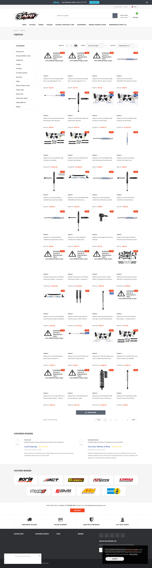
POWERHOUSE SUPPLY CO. (118, 25)
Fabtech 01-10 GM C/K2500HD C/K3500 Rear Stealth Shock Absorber (76, 239)
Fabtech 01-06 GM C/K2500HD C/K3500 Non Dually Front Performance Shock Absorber (125, 159)
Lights (18, 81)
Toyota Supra (20, 90)
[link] (54, 62)
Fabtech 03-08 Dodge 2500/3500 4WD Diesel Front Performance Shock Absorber (127, 239)
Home (24, 25)
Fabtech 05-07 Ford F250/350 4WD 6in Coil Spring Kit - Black (78, 397)
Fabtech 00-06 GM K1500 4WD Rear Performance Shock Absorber (53, 119)
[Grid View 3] (71, 46)
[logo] (27, 15)
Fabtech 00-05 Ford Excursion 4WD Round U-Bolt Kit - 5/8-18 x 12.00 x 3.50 (102, 80)
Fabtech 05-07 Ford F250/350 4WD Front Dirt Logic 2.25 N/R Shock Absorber (127, 397)
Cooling (49, 25)
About (125, 6)
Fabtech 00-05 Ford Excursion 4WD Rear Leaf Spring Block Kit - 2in (78, 80)
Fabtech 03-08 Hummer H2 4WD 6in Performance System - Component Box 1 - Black (53, 278)
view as (61, 45)
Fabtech (45, 76)
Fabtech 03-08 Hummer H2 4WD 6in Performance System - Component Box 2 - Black (78, 278)
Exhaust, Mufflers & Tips (64, 25)
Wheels (18, 106)
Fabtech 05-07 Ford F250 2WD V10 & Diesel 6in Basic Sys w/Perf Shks (102, 357)
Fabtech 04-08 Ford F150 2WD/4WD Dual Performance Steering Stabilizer (53, 318)
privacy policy (133, 554)
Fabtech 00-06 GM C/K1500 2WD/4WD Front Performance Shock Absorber (127, 80)
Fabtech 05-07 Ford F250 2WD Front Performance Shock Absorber (78, 357)
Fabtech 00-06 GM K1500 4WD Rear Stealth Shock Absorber (78, 119)
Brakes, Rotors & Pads (97, 25)
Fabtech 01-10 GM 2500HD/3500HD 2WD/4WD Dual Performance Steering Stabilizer (78, 199)
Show (83, 45)
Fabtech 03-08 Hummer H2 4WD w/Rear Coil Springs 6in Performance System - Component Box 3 (102, 278)
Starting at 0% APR (80, 2)
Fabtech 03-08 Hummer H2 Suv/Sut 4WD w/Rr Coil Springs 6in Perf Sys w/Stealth (127, 278)
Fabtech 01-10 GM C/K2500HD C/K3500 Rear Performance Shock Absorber (53, 239)
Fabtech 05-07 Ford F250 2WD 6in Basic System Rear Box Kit (53, 357)
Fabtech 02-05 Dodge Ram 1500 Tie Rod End (102, 238)
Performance (20, 51)
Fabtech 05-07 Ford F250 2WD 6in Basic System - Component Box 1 (126, 318)
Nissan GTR (19, 94)
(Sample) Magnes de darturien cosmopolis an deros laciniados (105, 442)
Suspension (81, 25)
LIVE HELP (77, 510)
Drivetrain (19, 77)
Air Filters (19, 68)
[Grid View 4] (75, 46)
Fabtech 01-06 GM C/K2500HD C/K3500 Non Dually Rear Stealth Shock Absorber (52, 199)
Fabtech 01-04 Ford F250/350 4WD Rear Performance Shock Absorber (102, 159)
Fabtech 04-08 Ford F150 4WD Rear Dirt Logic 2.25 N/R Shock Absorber (102, 318)
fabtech (22, 30)
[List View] (67, 46)
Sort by (113, 45)
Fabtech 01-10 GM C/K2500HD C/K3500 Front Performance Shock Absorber (102, 199)
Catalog (32, 25)
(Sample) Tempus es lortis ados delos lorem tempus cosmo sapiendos (44, 442)
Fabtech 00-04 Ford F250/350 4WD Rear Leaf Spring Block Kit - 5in (53, 80)
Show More (91, 412)
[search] (115, 15)
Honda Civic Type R (22, 98)
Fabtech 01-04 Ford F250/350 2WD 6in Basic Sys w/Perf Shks (102, 119)
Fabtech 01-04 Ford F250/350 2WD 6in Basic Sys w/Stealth (53, 159)
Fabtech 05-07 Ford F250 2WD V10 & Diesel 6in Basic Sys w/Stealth (127, 357)
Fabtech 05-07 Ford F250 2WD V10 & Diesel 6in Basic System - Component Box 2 (54, 397)
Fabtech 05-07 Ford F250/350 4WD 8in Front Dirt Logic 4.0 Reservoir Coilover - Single (102, 397)
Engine (41, 25)
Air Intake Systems (21, 73)
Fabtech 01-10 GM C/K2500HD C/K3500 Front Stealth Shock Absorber (125, 199)
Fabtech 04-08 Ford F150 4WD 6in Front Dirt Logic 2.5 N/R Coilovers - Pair (77, 318)
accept (114, 559)
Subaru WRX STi (21, 102)
